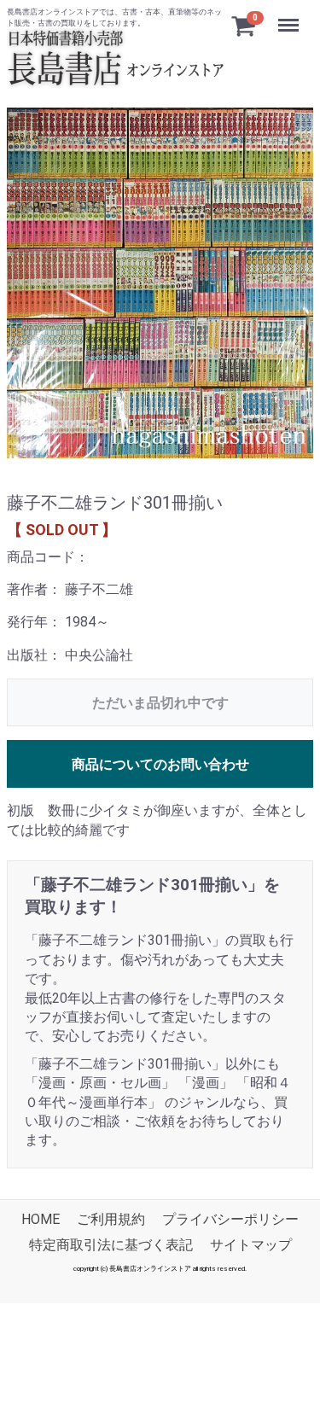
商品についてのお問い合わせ (160, 764)
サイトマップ (251, 1245)
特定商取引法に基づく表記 (111, 1245)
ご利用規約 (111, 1219)
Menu (290, 16)
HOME (40, 1219)
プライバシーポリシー (230, 1219)
